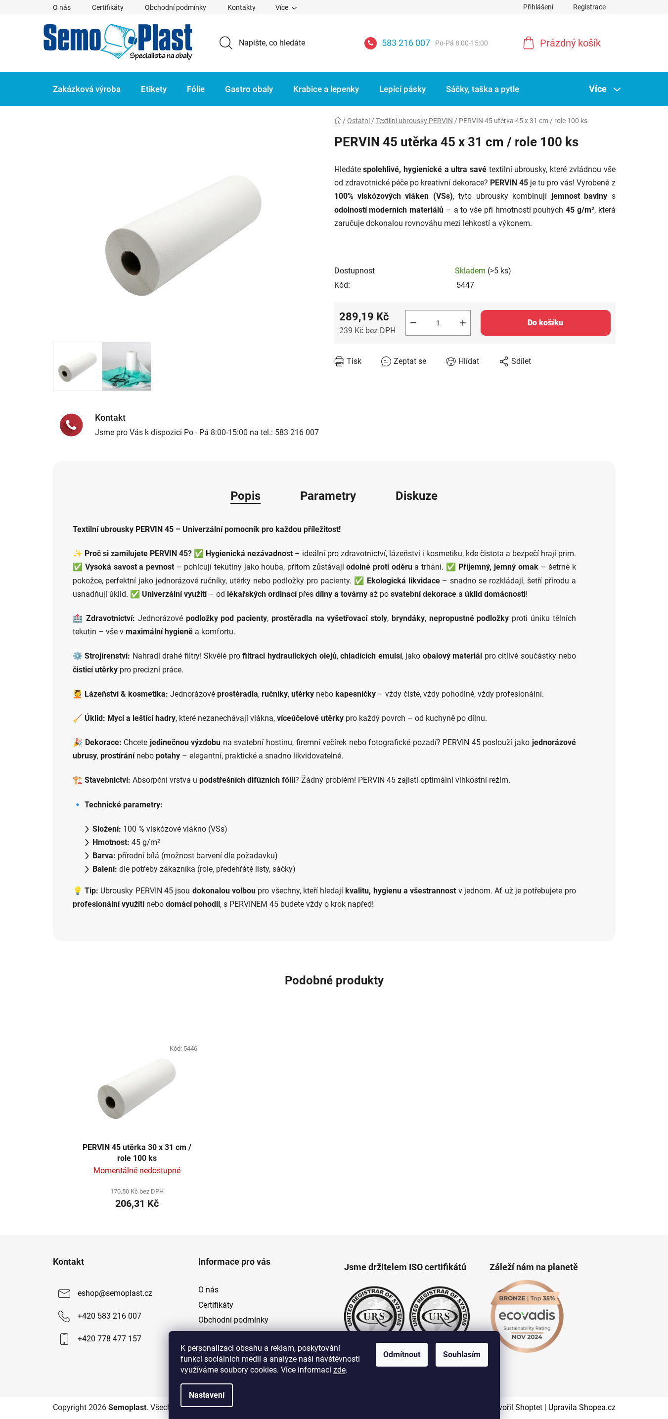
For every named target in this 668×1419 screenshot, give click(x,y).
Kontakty (241, 7)
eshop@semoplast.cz (115, 1293)
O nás (62, 7)
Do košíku (545, 322)
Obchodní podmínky (175, 7)
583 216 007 (435, 43)
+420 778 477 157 (109, 1339)
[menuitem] (87, 89)
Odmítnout (401, 1354)
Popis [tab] (245, 496)
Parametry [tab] (328, 496)
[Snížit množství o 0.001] (413, 322)
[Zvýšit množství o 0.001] (462, 322)
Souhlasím (462, 1354)
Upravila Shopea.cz (582, 1407)
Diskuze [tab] (417, 496)
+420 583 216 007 (109, 1316)
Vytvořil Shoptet (514, 1407)
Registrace (589, 7)
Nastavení (206, 1395)
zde (339, 1370)
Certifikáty (108, 7)
